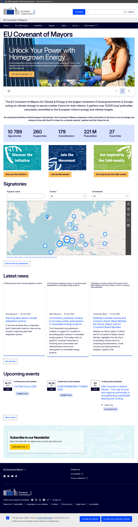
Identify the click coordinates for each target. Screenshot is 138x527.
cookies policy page (44, 518)
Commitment (97, 191)
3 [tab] (128, 91)
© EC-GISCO (19, 257)
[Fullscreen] (128, 220)
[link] (47, 217)
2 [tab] (122, 91)
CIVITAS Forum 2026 (25, 386)
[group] (66, 228)
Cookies (54, 504)
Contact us (56, 500)
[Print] (128, 225)
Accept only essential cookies (116, 519)
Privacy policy (66, 504)
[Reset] (128, 203)
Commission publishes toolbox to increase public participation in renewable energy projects (66, 321)
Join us (75, 25)
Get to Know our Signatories (16, 263)
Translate (79, 12)
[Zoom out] (128, 214)
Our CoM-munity (21, 25)
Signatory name (13, 191)
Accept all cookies (90, 519)
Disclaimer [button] (54, 257)
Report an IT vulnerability (13, 504)
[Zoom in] (128, 209)
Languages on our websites (37, 504)
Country (52, 191)
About (6, 25)
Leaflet (26, 257)
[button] (67, 239)
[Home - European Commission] (20, 10)
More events (10, 417)
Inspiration (38, 25)
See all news (10, 361)
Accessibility (94, 504)
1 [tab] (116, 91)
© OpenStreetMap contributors (39, 257)
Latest (63, 25)
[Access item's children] (11, 25)
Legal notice (80, 504)
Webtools (10, 257)
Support (52, 25)
